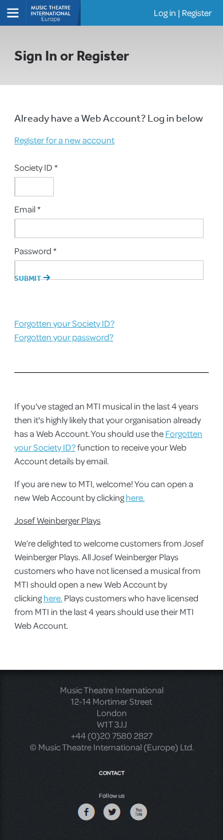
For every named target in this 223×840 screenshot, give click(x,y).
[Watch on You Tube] (138, 820)
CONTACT (112, 773)
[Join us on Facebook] (86, 820)
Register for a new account (64, 140)
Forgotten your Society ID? (64, 323)
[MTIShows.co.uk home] (54, 11)
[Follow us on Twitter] (112, 820)
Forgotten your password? (63, 337)
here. (135, 497)
